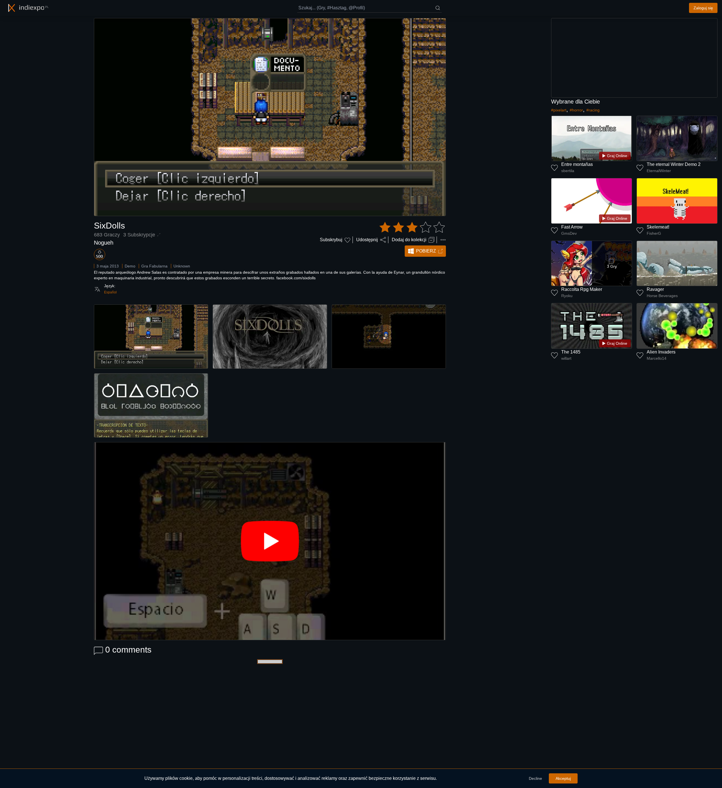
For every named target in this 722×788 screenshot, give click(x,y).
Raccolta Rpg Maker (581, 289)
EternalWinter (659, 170)
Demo (130, 266)
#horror (576, 110)
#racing (593, 110)
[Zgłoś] (443, 240)
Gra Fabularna (154, 266)
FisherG (654, 233)
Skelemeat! (658, 227)
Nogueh (103, 243)
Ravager (655, 289)
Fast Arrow (572, 227)
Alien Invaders (661, 352)
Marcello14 (656, 358)
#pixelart (558, 110)
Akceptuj (563, 778)
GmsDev (569, 233)
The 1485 (570, 352)
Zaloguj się (703, 8)
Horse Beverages (662, 295)
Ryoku (567, 295)
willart (566, 358)
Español (110, 292)
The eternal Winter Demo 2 (674, 164)
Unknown (181, 266)
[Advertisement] (634, 57)
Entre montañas (577, 164)
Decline (535, 778)
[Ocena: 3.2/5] (412, 227)
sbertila (567, 170)
